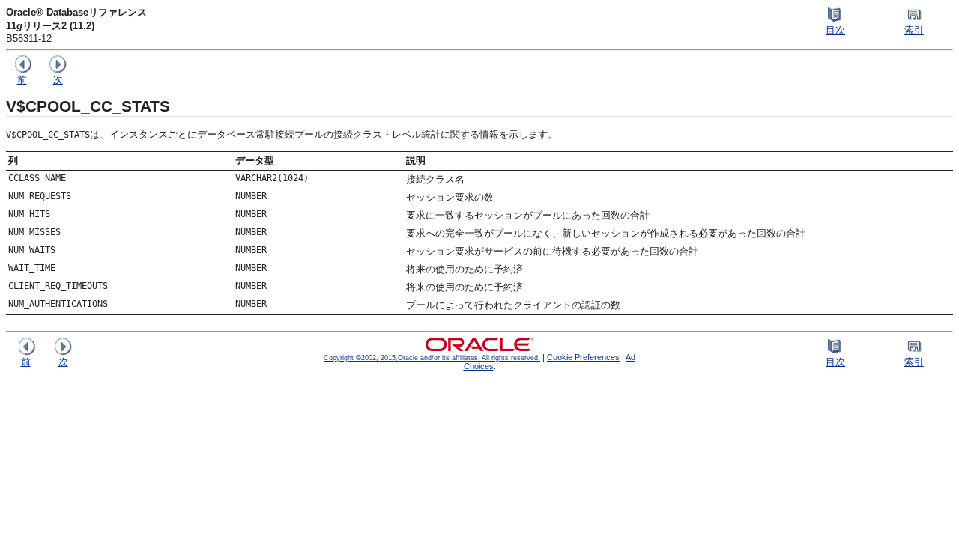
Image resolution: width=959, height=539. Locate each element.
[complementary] (583, 357)
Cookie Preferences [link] (583, 357)
